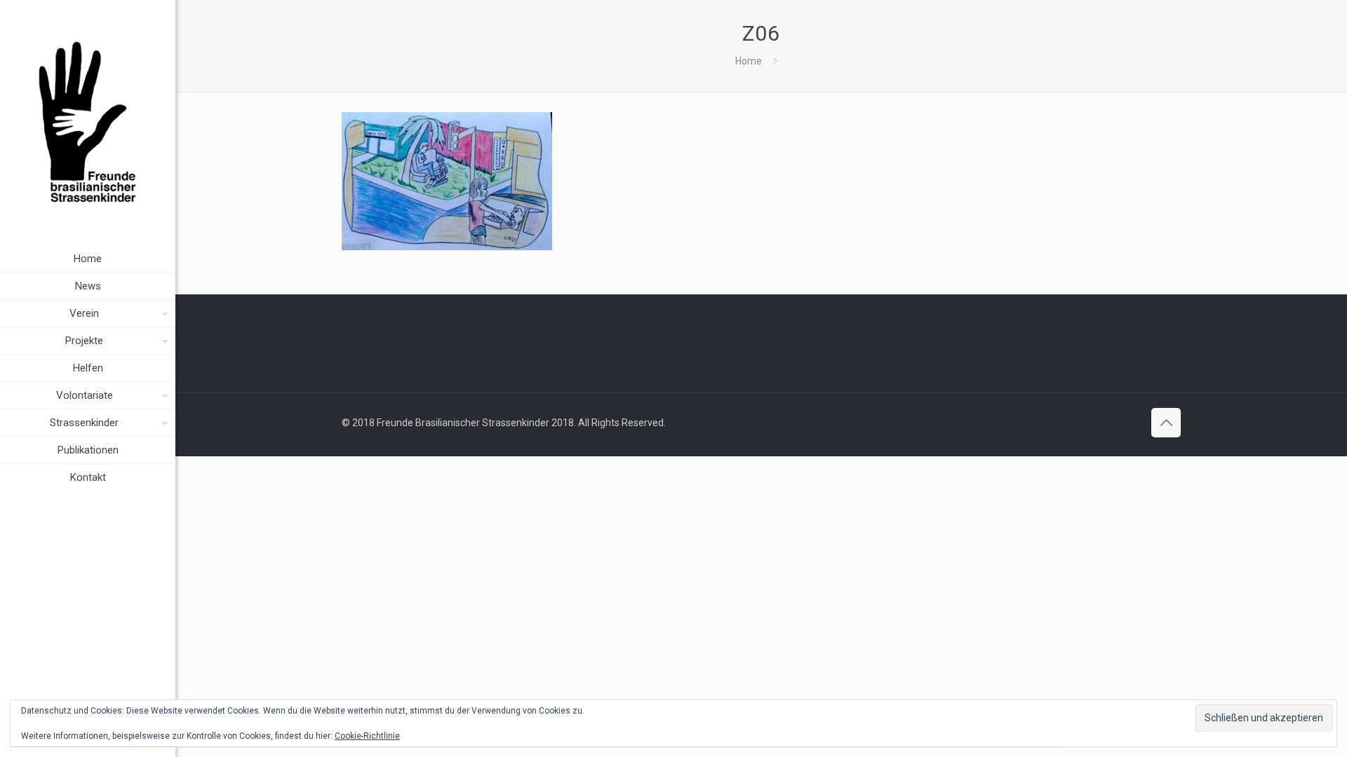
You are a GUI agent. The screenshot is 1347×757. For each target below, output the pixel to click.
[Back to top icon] (1166, 422)
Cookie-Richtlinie (367, 736)
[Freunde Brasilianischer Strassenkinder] (87, 123)
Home (748, 61)
